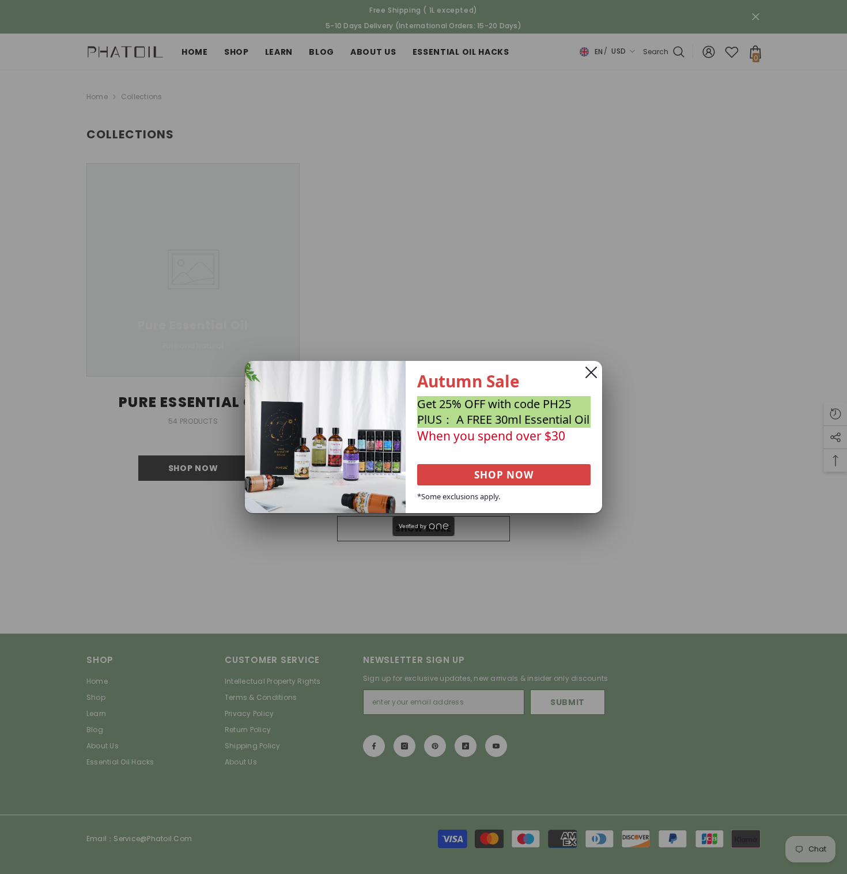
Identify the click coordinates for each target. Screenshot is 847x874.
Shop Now (504, 474)
